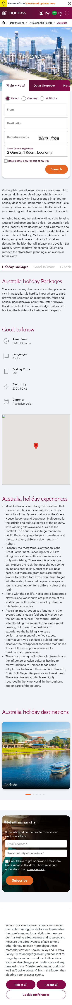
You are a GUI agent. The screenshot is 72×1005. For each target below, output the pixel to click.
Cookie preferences (36, 994)
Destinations (17, 22)
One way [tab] (32, 98)
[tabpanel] (36, 755)
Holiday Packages (15, 267)
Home (3, 22)
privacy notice (35, 869)
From (10, 109)
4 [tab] (40, 794)
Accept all (51, 984)
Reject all (20, 984)
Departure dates (18, 137)
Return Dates (47, 137)
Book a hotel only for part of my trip (28, 160)
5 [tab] (43, 794)
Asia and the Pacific (41, 22)
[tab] (15, 85)
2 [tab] (33, 794)
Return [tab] (15, 98)
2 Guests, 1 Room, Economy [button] (29, 152)
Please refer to (31, 3)
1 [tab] (28, 794)
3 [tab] (37, 794)
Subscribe (19, 880)
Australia (62, 22)
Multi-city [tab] (51, 98)
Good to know (44, 267)
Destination (14, 123)
